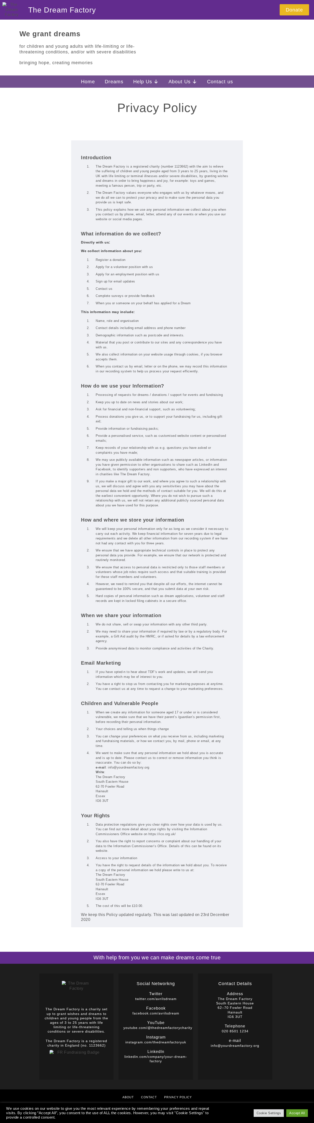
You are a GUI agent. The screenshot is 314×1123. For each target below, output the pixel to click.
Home (88, 81)
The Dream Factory (62, 10)
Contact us (220, 81)
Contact (149, 1097)
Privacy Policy (178, 1097)
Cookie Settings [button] (269, 1113)
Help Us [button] (142, 81)
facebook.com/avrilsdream (155, 1013)
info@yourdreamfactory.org (235, 1046)
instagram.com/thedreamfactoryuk (155, 1042)
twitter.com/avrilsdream (156, 999)
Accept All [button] (297, 1113)
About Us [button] (180, 81)
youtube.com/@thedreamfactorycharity (157, 1028)
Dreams (114, 81)
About (128, 1097)
